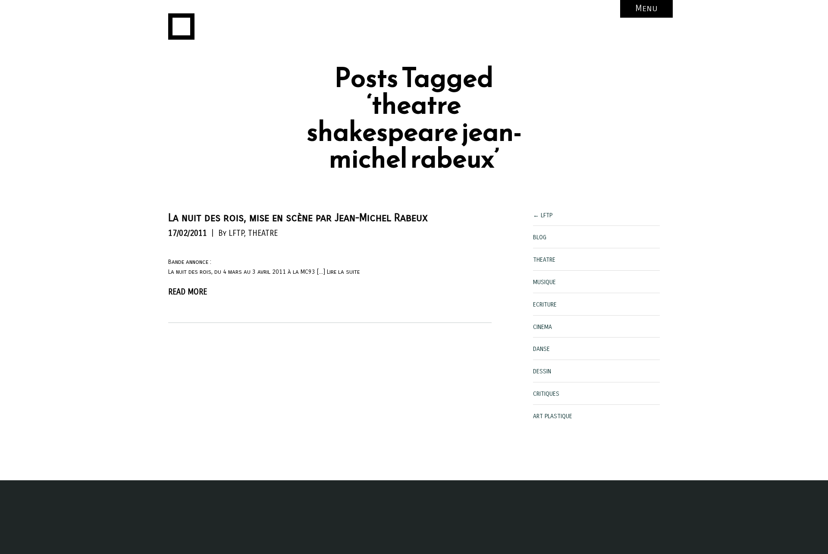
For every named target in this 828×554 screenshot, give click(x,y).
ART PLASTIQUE (552, 416)
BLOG (539, 237)
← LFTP (542, 215)
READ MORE (187, 292)
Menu (646, 8)
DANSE (541, 349)
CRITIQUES (546, 394)
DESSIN (542, 371)
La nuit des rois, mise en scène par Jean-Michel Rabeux (298, 218)
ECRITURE (545, 304)
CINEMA (542, 327)
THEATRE (263, 233)
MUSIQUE (544, 282)
